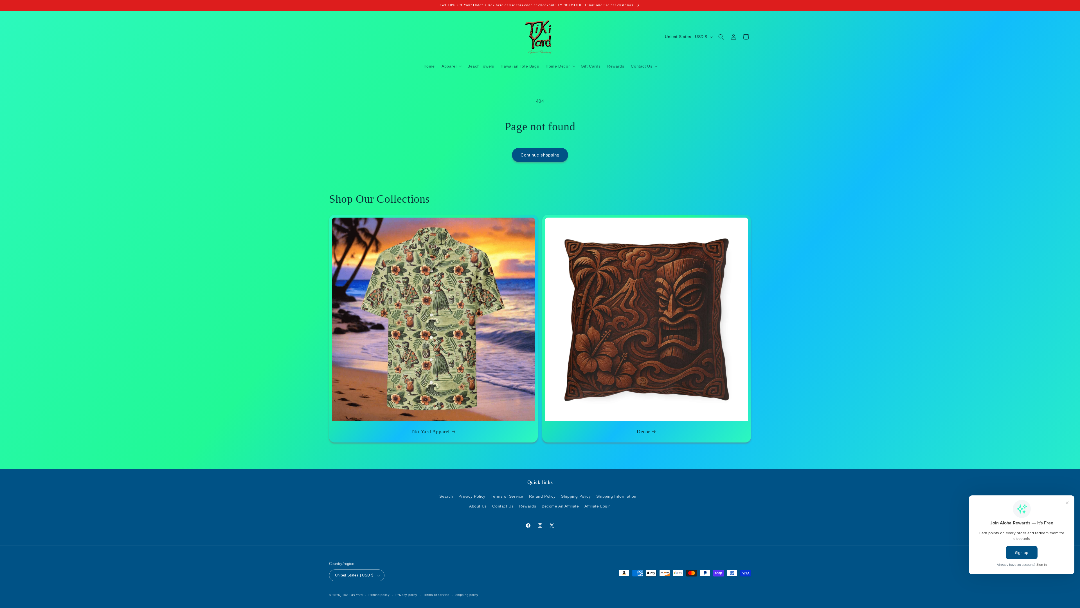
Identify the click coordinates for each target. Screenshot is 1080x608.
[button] (451, 66)
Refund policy (379, 594)
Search (446, 496)
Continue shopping (540, 155)
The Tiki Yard (352, 595)
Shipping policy (467, 594)
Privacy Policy (471, 496)
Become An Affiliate (560, 506)
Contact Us (503, 506)
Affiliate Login (597, 506)
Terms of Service (507, 496)
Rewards (527, 506)
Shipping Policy (576, 496)
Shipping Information (616, 496)
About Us (478, 506)
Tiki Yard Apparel (430, 431)
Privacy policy (406, 594)
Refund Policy (542, 496)
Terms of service (436, 594)
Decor (643, 431)
